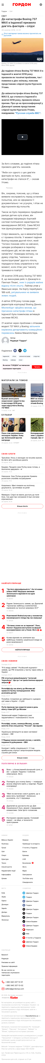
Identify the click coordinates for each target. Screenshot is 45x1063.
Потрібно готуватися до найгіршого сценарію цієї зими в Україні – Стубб (21, 700)
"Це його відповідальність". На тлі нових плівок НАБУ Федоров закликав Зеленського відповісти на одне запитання (24, 592)
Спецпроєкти (27, 882)
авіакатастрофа (24, 356)
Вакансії (5, 955)
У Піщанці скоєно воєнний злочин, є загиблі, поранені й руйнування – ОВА (21, 741)
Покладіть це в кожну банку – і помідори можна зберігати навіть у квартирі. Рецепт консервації (25, 783)
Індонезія (6, 356)
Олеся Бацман (31, 921)
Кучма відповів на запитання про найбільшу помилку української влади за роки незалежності (24, 639)
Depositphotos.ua (32, 1016)
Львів (4, 897)
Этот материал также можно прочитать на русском (22, 34)
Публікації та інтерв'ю (31, 844)
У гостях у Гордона (29, 848)
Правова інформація (9, 966)
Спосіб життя (7, 867)
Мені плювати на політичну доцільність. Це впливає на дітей (18, 486)
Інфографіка (6, 874)
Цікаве (4, 878)
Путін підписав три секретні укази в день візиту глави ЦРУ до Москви (20, 708)
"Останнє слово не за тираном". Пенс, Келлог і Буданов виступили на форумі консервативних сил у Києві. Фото (24, 627)
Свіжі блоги (8, 454)
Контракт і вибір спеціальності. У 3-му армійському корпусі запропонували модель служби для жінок (21, 750)
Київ (3, 893)
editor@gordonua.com (14, 989)
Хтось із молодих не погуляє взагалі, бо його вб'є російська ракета (22, 459)
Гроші (4, 848)
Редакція (5, 958)
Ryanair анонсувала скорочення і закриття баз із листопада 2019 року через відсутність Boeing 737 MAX (13, 403)
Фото (24, 867)
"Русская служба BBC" (27, 113)
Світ (11, 11)
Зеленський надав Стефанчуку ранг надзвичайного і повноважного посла (18, 716)
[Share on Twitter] (20, 351)
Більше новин (22, 758)
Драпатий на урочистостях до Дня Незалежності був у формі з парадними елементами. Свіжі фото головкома (24, 808)
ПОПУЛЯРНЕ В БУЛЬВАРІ (14, 763)
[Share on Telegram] (25, 351)
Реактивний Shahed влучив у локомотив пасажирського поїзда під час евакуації (25, 616)
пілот (20, 360)
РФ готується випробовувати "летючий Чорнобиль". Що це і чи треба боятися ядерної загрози (22, 680)
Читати (37, 367)
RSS (27, 934)
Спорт (4, 855)
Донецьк (5, 904)
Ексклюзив (26, 863)
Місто (4, 888)
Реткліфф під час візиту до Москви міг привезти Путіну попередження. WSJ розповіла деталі (18, 690)
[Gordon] (22, 5)
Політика (5, 844)
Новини (4, 835)
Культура (5, 859)
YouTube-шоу (27, 878)
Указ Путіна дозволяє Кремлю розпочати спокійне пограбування (19, 477)
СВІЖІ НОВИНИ (9, 661)
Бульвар (7, 415)
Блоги (24, 851)
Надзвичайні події (9, 871)
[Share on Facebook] (15, 351)
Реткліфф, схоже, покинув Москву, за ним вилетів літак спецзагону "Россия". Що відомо (22, 724)
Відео (24, 871)
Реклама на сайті (8, 962)
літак (14, 356)
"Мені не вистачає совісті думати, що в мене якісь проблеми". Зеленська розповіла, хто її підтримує (23, 796)
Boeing (5, 360)
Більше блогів (22, 506)
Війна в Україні (7, 840)
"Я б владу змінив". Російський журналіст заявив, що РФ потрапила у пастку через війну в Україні (22, 669)
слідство (37, 356)
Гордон (4, 11)
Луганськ (5, 920)
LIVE (24, 859)
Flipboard (29, 930)
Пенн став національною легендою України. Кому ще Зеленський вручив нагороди (12, 436)
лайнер (13, 360)
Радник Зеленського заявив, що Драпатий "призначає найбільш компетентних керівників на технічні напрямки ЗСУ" (25, 605)
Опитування (27, 874)
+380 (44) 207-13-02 (14, 985)
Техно (4, 863)
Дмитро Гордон (32, 893)
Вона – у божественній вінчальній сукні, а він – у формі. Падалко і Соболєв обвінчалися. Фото (24, 771)
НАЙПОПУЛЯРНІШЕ (11, 583)
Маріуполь (6, 916)
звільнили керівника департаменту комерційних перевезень (22, 329)
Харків (4, 908)
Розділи (25, 835)
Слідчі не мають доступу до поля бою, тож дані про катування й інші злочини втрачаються (20, 497)
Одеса (4, 901)
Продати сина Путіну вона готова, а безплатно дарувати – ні (21, 468)
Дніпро (4, 912)
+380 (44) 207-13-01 (14, 982)
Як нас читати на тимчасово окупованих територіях (11, 972)
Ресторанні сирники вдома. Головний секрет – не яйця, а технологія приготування (23, 820)
